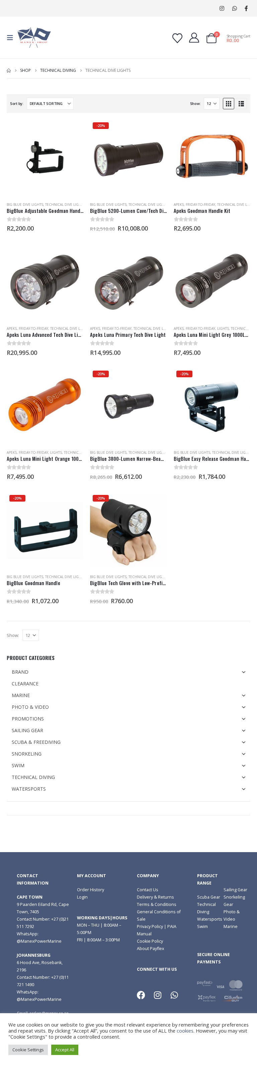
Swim (202, 926)
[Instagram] (222, 8)
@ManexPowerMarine (39, 941)
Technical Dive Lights (65, 204)
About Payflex (150, 948)
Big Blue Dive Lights (25, 204)
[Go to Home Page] (9, 70)
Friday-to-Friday (200, 204)
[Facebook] (246, 8)
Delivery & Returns (155, 897)
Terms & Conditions (156, 904)
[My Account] (194, 38)
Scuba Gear (208, 897)
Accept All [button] (64, 1050)
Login (82, 897)
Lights (223, 328)
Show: (195, 103)
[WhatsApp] (234, 8)
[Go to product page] (45, 158)
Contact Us (147, 890)
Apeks (179, 204)
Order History (90, 890)
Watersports (209, 919)
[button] (12, 37)
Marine (231, 926)
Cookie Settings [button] (28, 1050)
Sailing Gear (235, 890)
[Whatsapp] (174, 994)
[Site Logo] (34, 37)
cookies (185, 1030)
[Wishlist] (177, 38)
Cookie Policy (150, 941)
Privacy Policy (150, 926)
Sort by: (16, 103)
